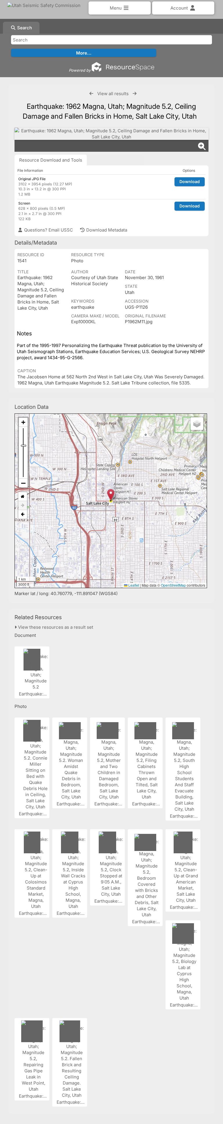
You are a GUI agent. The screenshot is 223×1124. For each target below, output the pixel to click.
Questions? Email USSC (48, 230)
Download (189, 181)
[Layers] (196, 423)
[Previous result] (91, 93)
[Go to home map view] (22, 496)
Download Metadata (106, 230)
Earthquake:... (33, 694)
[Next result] (135, 93)
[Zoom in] (23, 422)
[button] (110, 495)
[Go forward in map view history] (22, 505)
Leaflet (133, 585)
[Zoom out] (23, 483)
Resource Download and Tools (50, 160)
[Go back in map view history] (22, 514)
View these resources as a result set (55, 627)
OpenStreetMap (173, 585)
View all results (113, 93)
